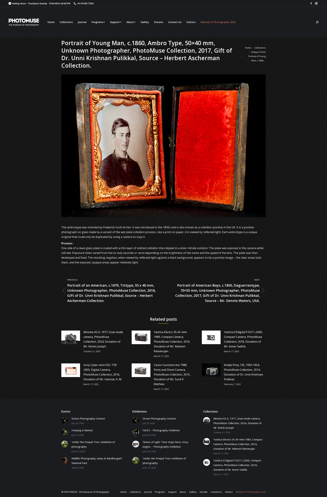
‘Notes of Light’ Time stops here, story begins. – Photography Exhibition (165, 444)
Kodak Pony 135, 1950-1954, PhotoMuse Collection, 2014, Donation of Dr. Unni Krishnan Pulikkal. (243, 372)
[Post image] (70, 337)
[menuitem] (51, 22)
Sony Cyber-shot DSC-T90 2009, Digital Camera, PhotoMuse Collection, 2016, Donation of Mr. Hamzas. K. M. (102, 372)
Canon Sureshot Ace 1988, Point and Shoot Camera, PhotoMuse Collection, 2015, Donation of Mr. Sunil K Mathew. (172, 374)
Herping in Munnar (82, 430)
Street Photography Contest (88, 418)
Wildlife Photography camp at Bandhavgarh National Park (97, 461)
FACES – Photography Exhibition (161, 430)
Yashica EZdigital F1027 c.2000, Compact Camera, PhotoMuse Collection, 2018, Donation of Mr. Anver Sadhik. (243, 339)
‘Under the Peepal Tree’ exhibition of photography (93, 444)
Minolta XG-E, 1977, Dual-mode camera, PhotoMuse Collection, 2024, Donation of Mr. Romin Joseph (103, 339)
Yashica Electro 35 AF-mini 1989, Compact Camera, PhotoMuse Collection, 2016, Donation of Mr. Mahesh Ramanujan (172, 341)
